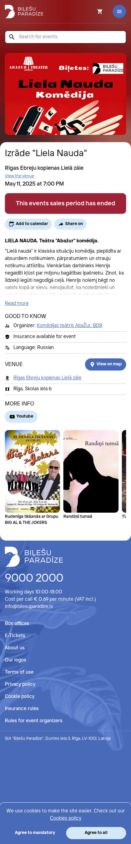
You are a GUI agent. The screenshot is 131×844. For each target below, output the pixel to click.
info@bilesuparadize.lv (29, 606)
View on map (109, 364)
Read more (17, 303)
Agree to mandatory (35, 833)
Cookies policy (65, 818)
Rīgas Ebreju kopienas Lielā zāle (47, 378)
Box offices (17, 623)
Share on (74, 224)
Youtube (24, 416)
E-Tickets (15, 636)
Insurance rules (22, 708)
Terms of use (19, 672)
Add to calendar (32, 224)
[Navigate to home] (34, 557)
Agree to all (96, 833)
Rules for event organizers (33, 721)
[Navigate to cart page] (92, 11)
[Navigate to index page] (24, 11)
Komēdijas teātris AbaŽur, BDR (69, 325)
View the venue (19, 176)
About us (15, 648)
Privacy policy (20, 684)
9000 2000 (34, 578)
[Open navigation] (119, 11)
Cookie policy (19, 696)
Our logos (15, 660)
